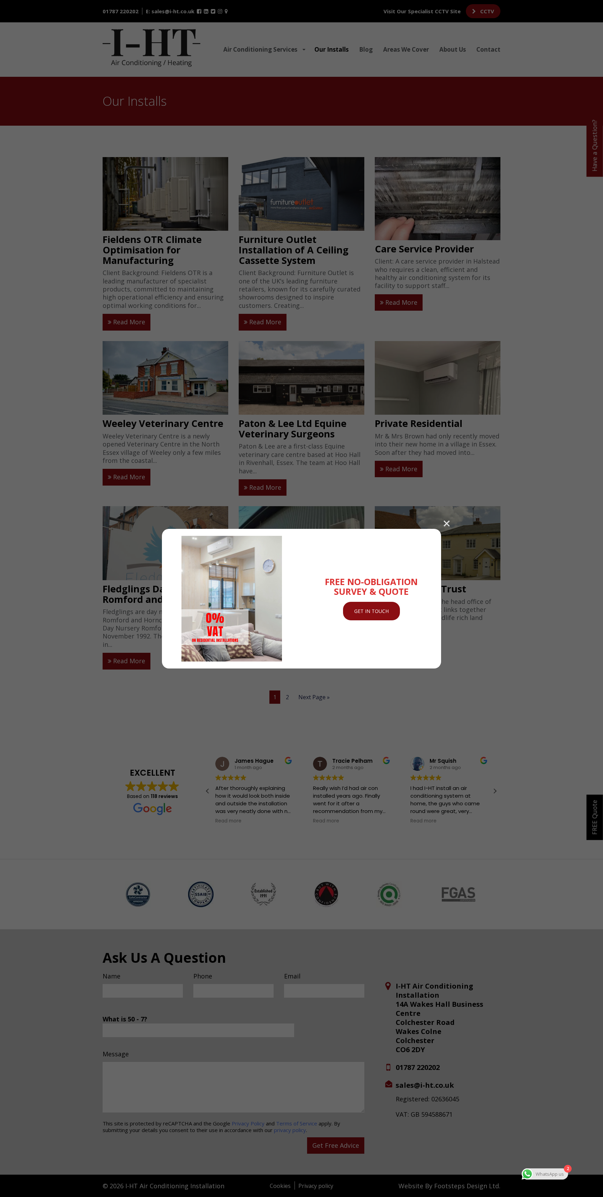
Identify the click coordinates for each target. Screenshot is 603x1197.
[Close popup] (446, 523)
